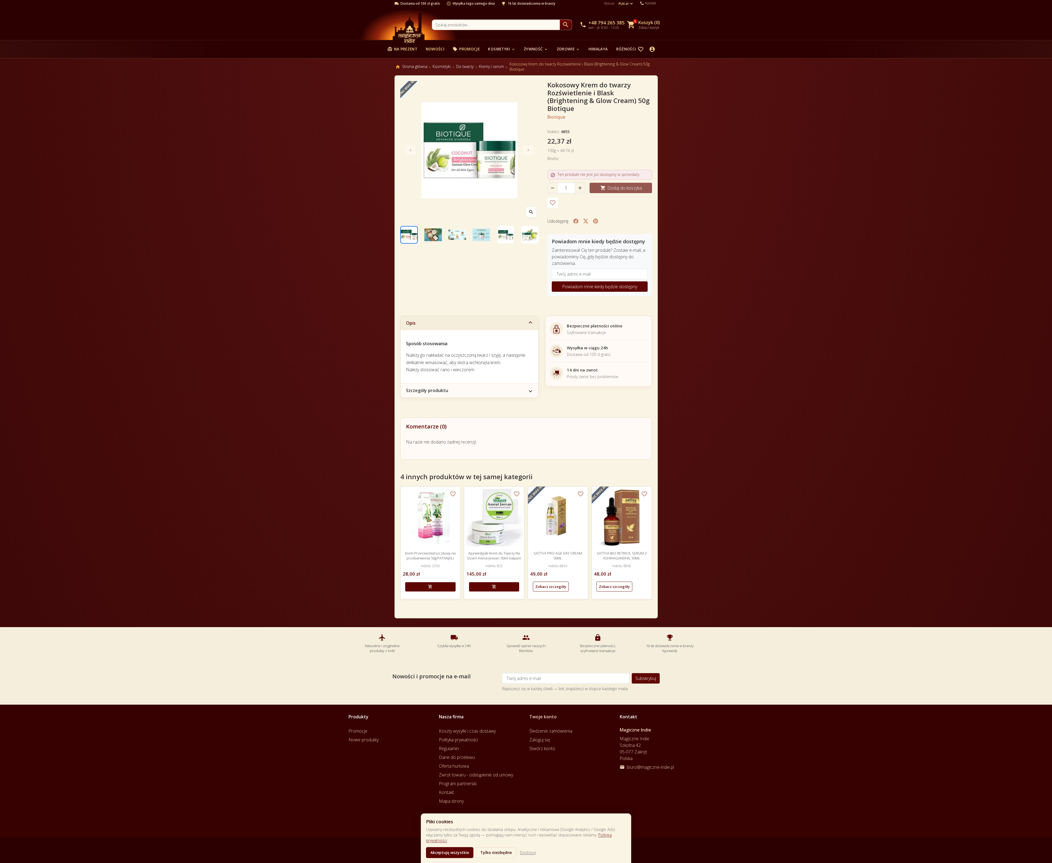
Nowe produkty (363, 740)
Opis (411, 323)
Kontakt (446, 792)
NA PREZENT (402, 49)
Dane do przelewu (457, 757)
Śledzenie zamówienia (550, 731)
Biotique (556, 117)
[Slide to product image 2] (433, 235)
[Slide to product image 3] (457, 235)
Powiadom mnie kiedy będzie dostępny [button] (599, 287)
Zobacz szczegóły (550, 586)
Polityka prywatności (458, 740)
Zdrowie (568, 49)
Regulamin (449, 748)
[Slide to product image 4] (481, 235)
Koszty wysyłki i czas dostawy (467, 731)
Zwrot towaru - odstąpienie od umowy (476, 775)
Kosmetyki (501, 49)
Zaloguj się (539, 740)
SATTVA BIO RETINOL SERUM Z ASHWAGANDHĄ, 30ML (622, 556)
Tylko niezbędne (496, 852)
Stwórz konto (542, 748)
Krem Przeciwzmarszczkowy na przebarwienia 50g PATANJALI (430, 556)
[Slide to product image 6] (530, 235)
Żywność (536, 49)
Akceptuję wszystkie (449, 852)
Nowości (435, 49)
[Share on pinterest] (595, 221)
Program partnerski (457, 784)
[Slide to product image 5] (505, 235)
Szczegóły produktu (427, 390)
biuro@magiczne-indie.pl (650, 767)
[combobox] (496, 25)
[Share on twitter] (585, 221)
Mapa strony (451, 801)
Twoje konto (543, 717)
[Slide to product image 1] (409, 235)
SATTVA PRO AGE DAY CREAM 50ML (558, 556)
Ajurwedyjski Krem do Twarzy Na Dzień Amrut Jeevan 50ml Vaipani (494, 556)
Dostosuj (528, 852)
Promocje (466, 49)
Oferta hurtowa (454, 766)
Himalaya (598, 49)
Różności (629, 49)
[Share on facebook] (575, 221)
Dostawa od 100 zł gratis (420, 3)
